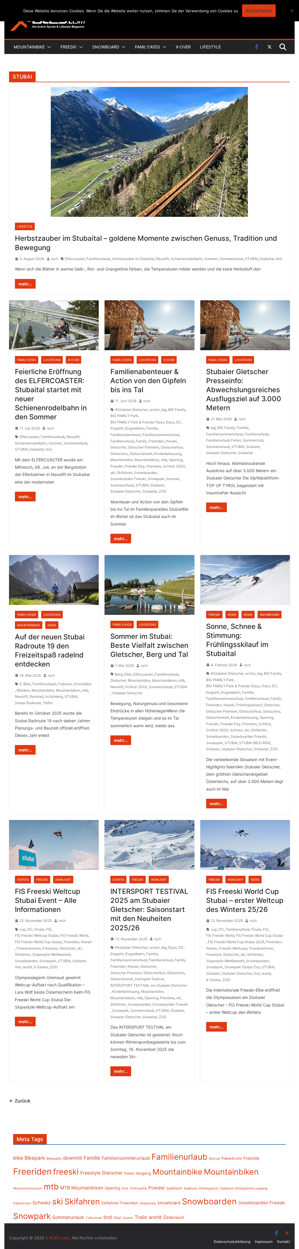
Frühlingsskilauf (249, 705)
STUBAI (251, 259)
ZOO (162, 491)
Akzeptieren (258, 10)
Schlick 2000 (174, 466)
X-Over (183, 46)
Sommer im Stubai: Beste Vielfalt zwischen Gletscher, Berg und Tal (149, 645)
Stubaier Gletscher (125, 491)
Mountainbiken (147, 460)
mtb (164, 460)
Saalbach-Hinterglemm (201, 1188)
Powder (116, 466)
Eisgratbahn (135, 428)
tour (117, 1217)
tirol (279, 259)
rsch (54, 259)
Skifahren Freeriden (119, 1203)
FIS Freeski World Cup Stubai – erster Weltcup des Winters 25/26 (245, 900)
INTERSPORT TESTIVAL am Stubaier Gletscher (148, 985)
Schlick (265, 724)
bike (18, 1158)
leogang (143, 1173)
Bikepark (35, 1158)
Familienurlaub (98, 259)
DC (178, 422)
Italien (129, 1173)
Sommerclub (253, 440)
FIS (48, 929)
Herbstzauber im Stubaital (133, 259)
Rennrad (36, 696)
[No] (292, 10)
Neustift (162, 259)
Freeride (251, 1158)
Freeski (68, 46)
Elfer (128, 674)
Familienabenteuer (125, 434)
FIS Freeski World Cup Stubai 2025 (236, 942)
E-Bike (25, 684)
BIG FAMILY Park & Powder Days (137, 422)
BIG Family (177, 409)
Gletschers (119, 453)
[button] (48, 47)
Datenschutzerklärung (232, 1241)
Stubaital (267, 259)
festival (214, 1158)
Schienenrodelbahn (187, 259)
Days (170, 422)
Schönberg (54, 696)
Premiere (154, 466)
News (52, 625)
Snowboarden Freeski (128, 479)
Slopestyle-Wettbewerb (51, 954)
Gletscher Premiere (143, 447)
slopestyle (148, 1203)
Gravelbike (82, 684)
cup (23, 929)
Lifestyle (210, 46)
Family (141, 441)
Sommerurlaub (231, 259)
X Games (41, 967)
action (155, 409)
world (27, 967)
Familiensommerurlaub (160, 434)
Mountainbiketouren (27, 1188)
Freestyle (50, 948)
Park (125, 1188)
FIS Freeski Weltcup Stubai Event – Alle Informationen (47, 900)
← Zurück (19, 1101)
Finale (39, 929)
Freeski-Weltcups (233, 948)
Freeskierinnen (29, 948)
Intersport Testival (149, 979)
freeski (171, 441)
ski (112, 472)
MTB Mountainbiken (81, 1188)
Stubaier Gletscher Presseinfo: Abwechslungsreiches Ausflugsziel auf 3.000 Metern (243, 389)
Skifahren (125, 472)
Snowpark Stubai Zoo (242, 967)
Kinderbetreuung (167, 453)
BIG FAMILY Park (124, 416)
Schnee (236, 730)
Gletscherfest (172, 447)
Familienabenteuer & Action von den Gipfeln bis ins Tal (148, 380)
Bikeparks (54, 1158)
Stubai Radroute (28, 703)
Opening (175, 460)
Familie (152, 428)
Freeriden (156, 441)
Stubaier (157, 485)
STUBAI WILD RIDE (254, 743)
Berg (119, 674)
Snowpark (156, 479)
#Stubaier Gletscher (131, 409)
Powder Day (135, 466)
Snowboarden (145, 472)
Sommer (211, 259)
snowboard (168, 1203)
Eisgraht (117, 428)
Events (23, 879)
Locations (52, 360)
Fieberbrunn (231, 1158)
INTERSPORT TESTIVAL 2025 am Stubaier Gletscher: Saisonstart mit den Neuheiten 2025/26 (149, 909)
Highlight (63, 879)
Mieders (23, 690)
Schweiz (41, 1203)
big (163, 409)
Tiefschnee (94, 1218)
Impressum (263, 1241)
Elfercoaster (75, 259)
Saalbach (174, 1188)
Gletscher (118, 447)
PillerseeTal (138, 1188)
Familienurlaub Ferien (223, 440)
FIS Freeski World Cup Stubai (38, 942)
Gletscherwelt (141, 453)
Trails (141, 1217)
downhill (72, 1158)
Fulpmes (65, 684)
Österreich (173, 1217)
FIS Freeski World (74, 935)
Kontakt (283, 1241)
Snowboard (105, 46)
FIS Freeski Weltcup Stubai (36, 935)
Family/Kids (147, 46)
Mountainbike (29, 46)
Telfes (48, 703)
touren (128, 1218)
